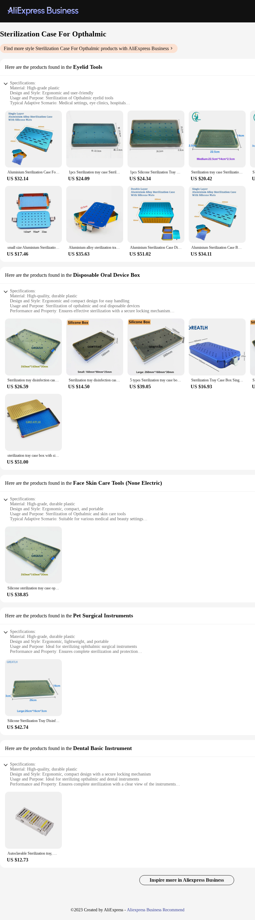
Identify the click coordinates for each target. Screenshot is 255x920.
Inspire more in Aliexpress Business (187, 880)
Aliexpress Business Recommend (155, 910)
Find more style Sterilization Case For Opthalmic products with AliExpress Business (86, 48)
